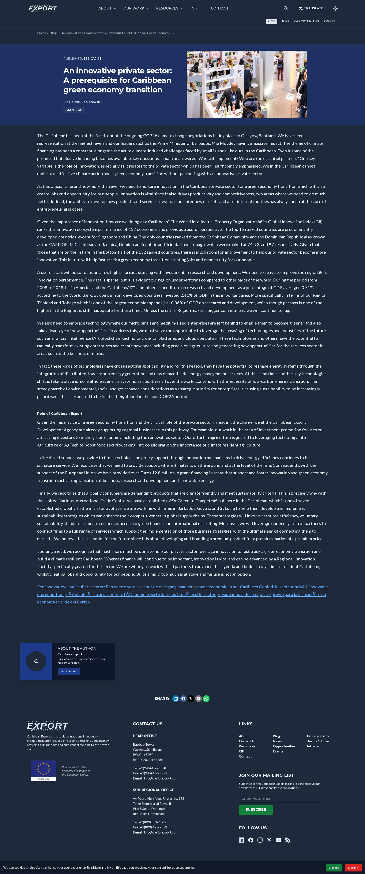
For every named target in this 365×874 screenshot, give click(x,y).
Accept (334, 867)
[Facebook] (183, 698)
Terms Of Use (318, 741)
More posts (68, 671)
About (105, 8)
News (285, 21)
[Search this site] (286, 8)
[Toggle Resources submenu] (181, 8)
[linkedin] (241, 840)
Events (329, 21)
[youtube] (278, 840)
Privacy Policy (318, 736)
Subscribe (256, 810)
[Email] (198, 698)
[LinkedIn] (175, 698)
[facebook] (250, 840)
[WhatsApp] (206, 698)
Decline (353, 867)
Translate (313, 8)
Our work (133, 8)
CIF (194, 8)
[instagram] (260, 840)
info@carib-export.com (161, 778)
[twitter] (269, 840)
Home (41, 33)
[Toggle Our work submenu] (147, 8)
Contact (220, 8)
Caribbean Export (85, 102)
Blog (272, 21)
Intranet (313, 746)
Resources (167, 8)
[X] (191, 698)
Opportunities (306, 21)
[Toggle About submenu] (115, 8)
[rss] (287, 840)
